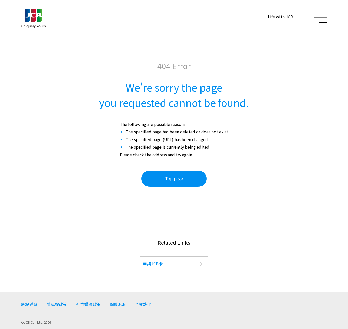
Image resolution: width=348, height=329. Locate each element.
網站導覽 (29, 304)
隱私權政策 (57, 304)
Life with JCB (280, 16)
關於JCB (118, 304)
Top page (174, 178)
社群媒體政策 (88, 304)
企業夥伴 (143, 304)
